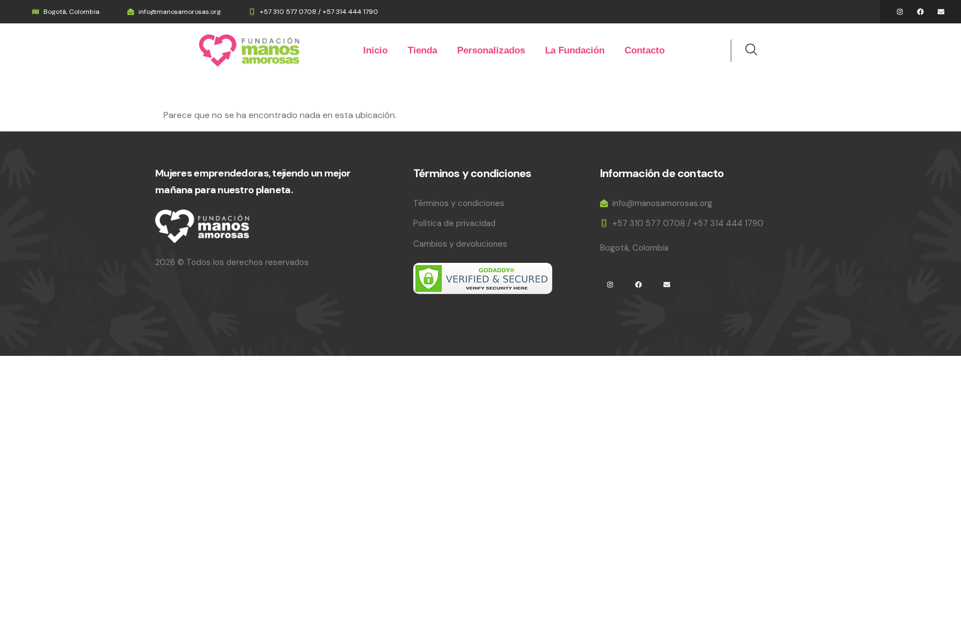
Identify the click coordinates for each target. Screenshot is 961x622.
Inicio (375, 50)
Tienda (422, 50)
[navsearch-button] (745, 51)
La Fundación (575, 50)
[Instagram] (899, 11)
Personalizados (491, 50)
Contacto (645, 50)
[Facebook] (920, 11)
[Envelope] (941, 11)
